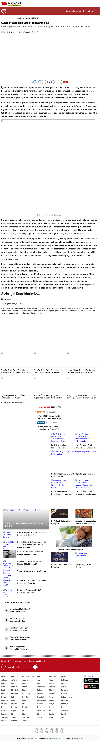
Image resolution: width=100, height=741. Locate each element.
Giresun (40, 693)
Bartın (3, 683)
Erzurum (4, 693)
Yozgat (14, 721)
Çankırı (52, 687)
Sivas (39, 714)
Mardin (25, 707)
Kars (24, 700)
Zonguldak (26, 721)
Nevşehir (4, 710)
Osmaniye (41, 710)
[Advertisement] (49, 333)
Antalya (14, 680)
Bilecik (39, 683)
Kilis (23, 704)
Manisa (14, 707)
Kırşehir (14, 704)
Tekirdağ (4, 717)
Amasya (64, 676)
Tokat (13, 717)
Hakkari (64, 693)
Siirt (13, 714)
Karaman (14, 700)
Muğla (51, 707)
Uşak (51, 717)
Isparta (25, 697)
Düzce (24, 690)
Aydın (51, 680)
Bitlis (63, 683)
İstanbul (40, 697)
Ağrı (38, 676)
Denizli (3, 690)
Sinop (24, 714)
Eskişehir (14, 693)
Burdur (14, 687)
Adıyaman (15, 676)
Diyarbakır (15, 690)
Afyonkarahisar (28, 676)
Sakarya (64, 710)
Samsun (4, 714)
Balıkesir (64, 680)
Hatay (3, 697)
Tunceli (40, 717)
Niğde (13, 710)
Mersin (39, 707)
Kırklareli (4, 704)
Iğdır (13, 697)
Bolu (3, 687)
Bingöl (51, 683)
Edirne (39, 690)
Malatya (4, 707)
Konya (51, 704)
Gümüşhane (53, 693)
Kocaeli (40, 704)
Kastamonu (41, 700)
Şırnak (63, 714)
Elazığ (51, 690)
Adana (3, 676)
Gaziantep (26, 693)
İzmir (51, 697)
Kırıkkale (64, 700)
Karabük (4, 700)
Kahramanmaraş (67, 697)
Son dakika (74, 11)
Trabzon (25, 717)
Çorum (63, 687)
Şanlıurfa (52, 714)
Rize (50, 710)
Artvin (39, 680)
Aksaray (52, 676)
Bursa (24, 687)
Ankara (4, 680)
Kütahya (64, 704)
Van (62, 717)
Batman (14, 683)
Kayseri (52, 700)
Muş (62, 707)
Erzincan (64, 690)
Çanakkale (41, 687)
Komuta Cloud (57, 738)
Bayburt (25, 683)
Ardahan (25, 680)
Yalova (3, 721)
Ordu (24, 710)
